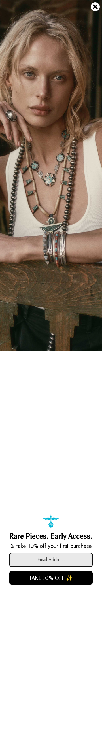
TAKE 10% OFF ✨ (51, 577)
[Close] (95, 6)
